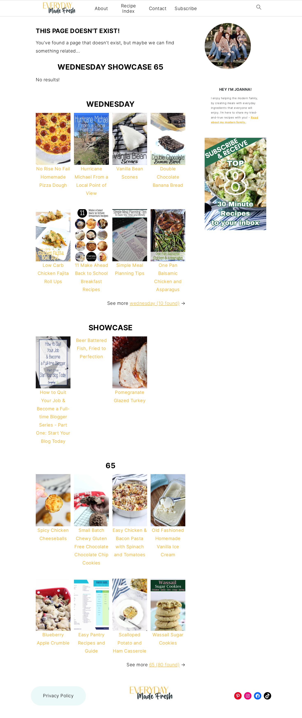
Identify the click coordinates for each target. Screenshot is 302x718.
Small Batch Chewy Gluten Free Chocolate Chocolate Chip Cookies (91, 546)
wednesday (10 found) (155, 303)
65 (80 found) (164, 664)
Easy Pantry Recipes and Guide (91, 643)
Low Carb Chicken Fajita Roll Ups (53, 273)
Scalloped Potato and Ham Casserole (129, 643)
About (101, 8)
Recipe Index (128, 8)
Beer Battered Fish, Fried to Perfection (91, 348)
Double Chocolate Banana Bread (168, 177)
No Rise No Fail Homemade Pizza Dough (53, 177)
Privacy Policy (58, 695)
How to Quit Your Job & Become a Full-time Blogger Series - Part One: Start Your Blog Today (53, 417)
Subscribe (186, 8)
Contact (158, 8)
